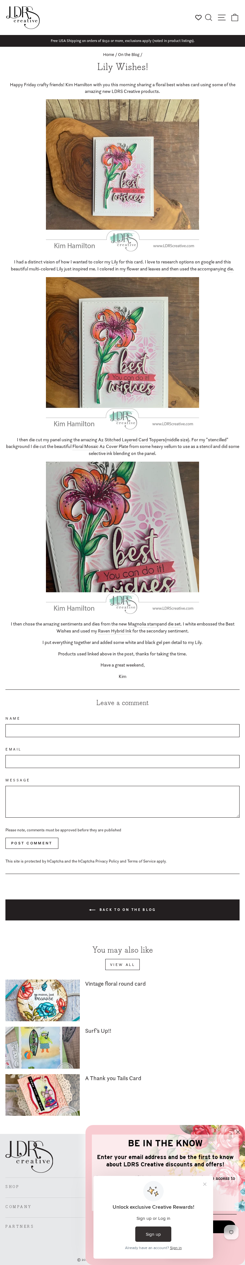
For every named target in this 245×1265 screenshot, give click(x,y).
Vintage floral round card (115, 983)
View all (122, 964)
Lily (114, 262)
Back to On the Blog (127, 909)
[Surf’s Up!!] (42, 1047)
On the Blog (128, 54)
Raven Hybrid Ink (114, 631)
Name (12, 718)
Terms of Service (141, 861)
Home (108, 54)
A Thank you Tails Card (113, 1078)
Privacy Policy (107, 861)
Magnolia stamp (144, 624)
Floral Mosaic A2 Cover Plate (100, 446)
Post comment (32, 843)
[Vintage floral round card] (42, 1000)
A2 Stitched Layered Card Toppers (131, 440)
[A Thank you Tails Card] (42, 1095)
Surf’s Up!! (98, 1030)
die (230, 269)
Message (17, 780)
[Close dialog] (238, 1132)
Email (13, 749)
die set (174, 624)
